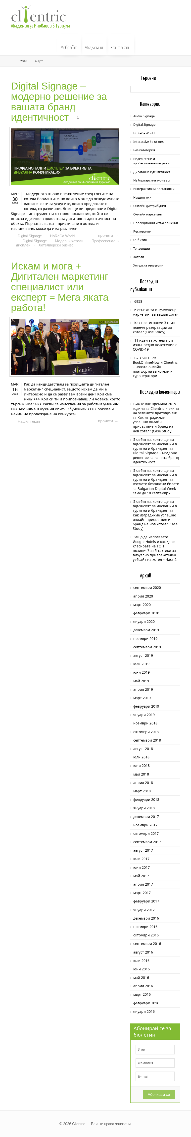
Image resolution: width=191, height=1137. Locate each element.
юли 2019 (141, 663)
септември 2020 (147, 587)
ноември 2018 (145, 723)
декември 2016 (146, 918)
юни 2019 (141, 672)
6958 (138, 301)
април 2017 (143, 884)
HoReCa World (62, 236)
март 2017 (142, 892)
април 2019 (143, 689)
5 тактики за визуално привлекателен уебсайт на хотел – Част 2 (155, 555)
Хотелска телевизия (148, 265)
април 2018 (143, 782)
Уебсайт (69, 47)
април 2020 (143, 596)
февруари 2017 (146, 901)
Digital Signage (30, 236)
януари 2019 (144, 714)
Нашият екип (29, 421)
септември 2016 (147, 943)
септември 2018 (147, 740)
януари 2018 (144, 808)
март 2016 (142, 994)
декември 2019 (146, 630)
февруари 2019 (146, 706)
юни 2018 (141, 765)
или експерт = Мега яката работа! (59, 287)
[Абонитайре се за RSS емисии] (181, 18)
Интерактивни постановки (154, 189)
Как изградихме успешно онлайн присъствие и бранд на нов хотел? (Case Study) (153, 424)
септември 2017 (147, 841)
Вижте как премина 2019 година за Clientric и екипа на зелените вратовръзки (156, 408)
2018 (23, 61)
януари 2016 (144, 1011)
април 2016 (143, 986)
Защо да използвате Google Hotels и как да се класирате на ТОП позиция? (154, 544)
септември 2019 (147, 647)
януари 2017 (144, 909)
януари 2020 (144, 621)
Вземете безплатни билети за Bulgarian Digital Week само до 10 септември (156, 488)
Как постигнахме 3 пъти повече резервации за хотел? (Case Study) (154, 327)
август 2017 (143, 850)
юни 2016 (141, 969)
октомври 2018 (146, 731)
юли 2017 (141, 858)
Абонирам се (159, 1094)
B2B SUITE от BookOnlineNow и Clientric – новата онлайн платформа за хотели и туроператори (155, 367)
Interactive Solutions (148, 142)
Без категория (144, 150)
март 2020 (142, 604)
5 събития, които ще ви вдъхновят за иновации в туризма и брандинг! (155, 444)
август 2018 (143, 748)
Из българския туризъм (151, 180)
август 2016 (143, 952)
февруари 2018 (146, 799)
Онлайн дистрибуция (149, 206)
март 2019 (142, 697)
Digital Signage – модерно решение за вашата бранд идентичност (156, 457)
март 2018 (142, 791)
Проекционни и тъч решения (156, 223)
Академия (94, 47)
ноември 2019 (145, 638)
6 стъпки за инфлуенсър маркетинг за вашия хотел (156, 312)
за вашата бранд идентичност (59, 102)
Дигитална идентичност (151, 172)
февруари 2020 (146, 613)
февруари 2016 (146, 1003)
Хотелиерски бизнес (56, 245)
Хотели (138, 257)
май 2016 (141, 977)
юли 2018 (141, 757)
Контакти (120, 47)
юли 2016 (141, 960)
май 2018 (141, 774)
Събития (140, 240)
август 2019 (143, 655)
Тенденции (141, 248)
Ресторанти (142, 231)
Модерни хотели (69, 241)
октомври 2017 (146, 833)
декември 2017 (146, 816)
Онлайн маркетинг (147, 214)
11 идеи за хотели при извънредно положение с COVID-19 (155, 345)
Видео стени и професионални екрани (151, 161)
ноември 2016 (145, 926)
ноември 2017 (145, 825)
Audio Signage (144, 116)
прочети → (108, 235)
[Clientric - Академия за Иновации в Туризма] (100, 11)
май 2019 (141, 681)
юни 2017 (141, 867)
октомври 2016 (146, 935)
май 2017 (141, 875)
